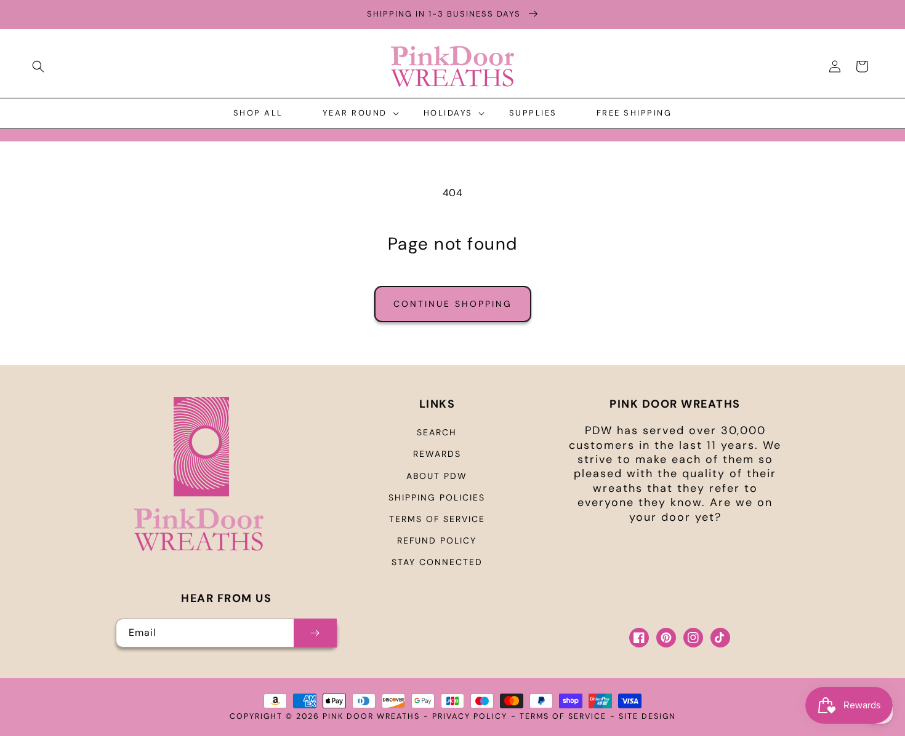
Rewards (437, 453)
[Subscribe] (315, 633)
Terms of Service (437, 518)
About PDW (436, 475)
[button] (38, 66)
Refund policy (437, 540)
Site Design (647, 716)
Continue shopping (452, 303)
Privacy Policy (469, 716)
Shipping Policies (436, 497)
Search (437, 432)
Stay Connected (437, 562)
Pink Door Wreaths (371, 716)
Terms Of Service (563, 716)
